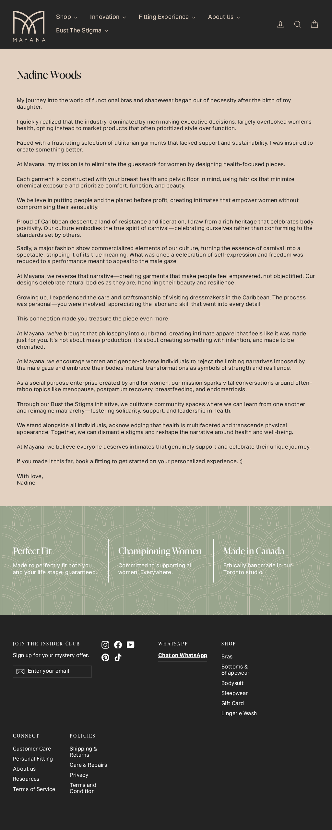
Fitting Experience (164, 17)
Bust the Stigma (72, 405)
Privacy (79, 775)
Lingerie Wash (239, 714)
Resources (26, 779)
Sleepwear (234, 694)
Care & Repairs (88, 765)
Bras (227, 657)
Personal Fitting (33, 759)
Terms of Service (34, 790)
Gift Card (232, 704)
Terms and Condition (83, 788)
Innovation (105, 17)
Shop (64, 17)
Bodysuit (232, 684)
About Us (221, 17)
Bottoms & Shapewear (235, 670)
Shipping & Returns (83, 752)
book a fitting (93, 462)
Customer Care (32, 749)
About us (24, 769)
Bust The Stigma (79, 31)
